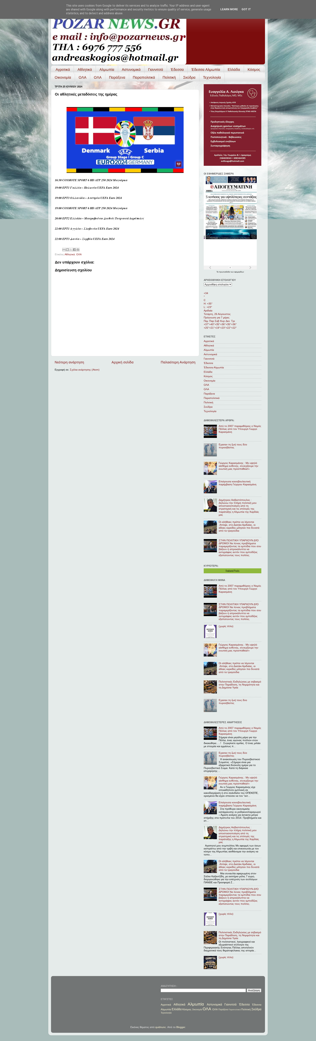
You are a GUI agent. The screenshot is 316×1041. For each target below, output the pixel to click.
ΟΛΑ (82, 77)
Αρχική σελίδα (122, 362)
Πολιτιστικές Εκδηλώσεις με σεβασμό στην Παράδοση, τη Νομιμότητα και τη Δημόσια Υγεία (240, 684)
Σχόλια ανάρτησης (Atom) (84, 369)
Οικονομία (63, 77)
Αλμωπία (106, 70)
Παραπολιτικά (144, 77)
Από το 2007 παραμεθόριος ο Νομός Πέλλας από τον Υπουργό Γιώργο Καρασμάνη (240, 429)
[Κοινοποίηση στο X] (71, 249)
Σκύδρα (189, 77)
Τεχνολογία (212, 77)
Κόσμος (254, 70)
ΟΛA (97, 77)
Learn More (229, 9)
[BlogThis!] (67, 249)
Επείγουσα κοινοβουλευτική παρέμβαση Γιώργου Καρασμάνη (237, 483)
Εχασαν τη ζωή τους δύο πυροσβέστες (233, 446)
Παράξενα (117, 77)
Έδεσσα (177, 70)
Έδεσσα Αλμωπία (205, 70)
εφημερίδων (239, 272)
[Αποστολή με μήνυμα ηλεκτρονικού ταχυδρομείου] (64, 249)
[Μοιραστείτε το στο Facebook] (74, 249)
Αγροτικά (63, 70)
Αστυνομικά (131, 70)
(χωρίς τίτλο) (226, 626)
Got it (246, 9)
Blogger (180, 1027)
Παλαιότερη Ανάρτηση (178, 362)
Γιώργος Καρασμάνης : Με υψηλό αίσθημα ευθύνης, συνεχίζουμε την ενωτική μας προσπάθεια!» (238, 466)
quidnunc (160, 1027)
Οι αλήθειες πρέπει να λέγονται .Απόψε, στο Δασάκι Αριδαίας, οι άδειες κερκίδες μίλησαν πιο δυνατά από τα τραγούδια (239, 526)
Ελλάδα (234, 70)
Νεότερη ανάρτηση (69, 362)
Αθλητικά (85, 70)
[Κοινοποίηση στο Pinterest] (78, 249)
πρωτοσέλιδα (225, 272)
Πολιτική (169, 77)
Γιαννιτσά (155, 70)
